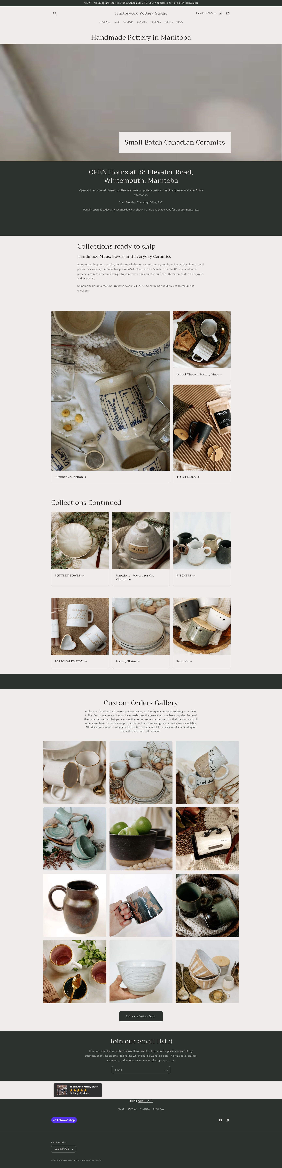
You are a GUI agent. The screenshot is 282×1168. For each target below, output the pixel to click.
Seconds (183, 661)
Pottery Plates (126, 661)
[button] (54, 13)
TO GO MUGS (186, 477)
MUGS (121, 1109)
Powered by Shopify (92, 1160)
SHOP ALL (145, 1100)
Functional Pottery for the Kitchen (135, 577)
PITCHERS (184, 575)
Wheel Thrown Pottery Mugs (198, 374)
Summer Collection (69, 477)
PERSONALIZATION (69, 661)
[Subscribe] (166, 1070)
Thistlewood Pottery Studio (71, 1160)
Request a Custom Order (141, 1016)
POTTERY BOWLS (67, 575)
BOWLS (132, 1109)
